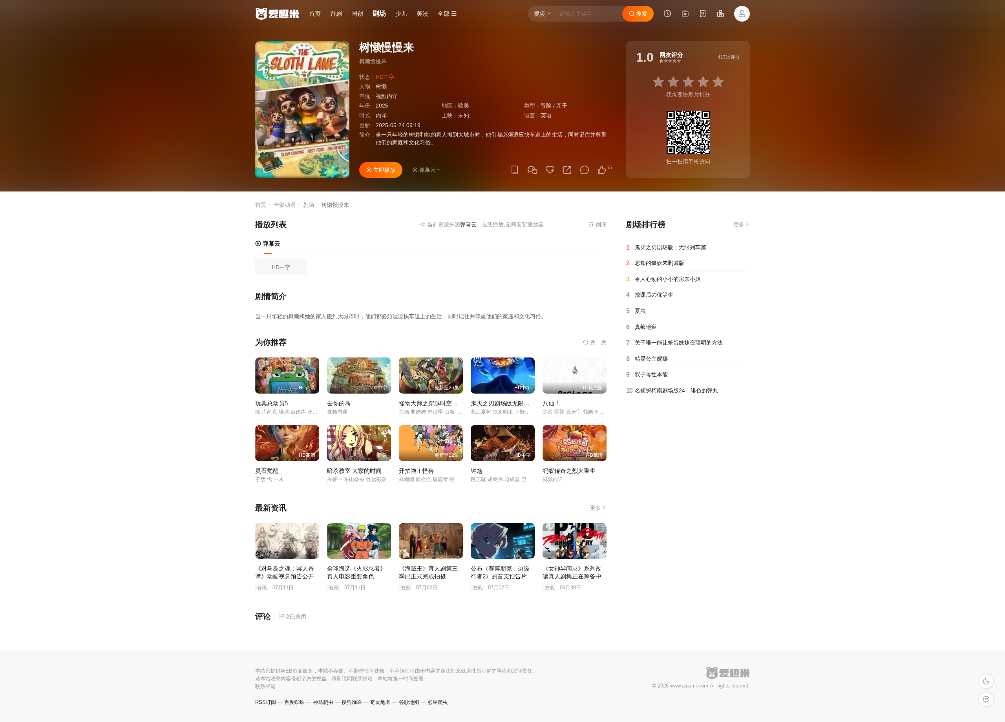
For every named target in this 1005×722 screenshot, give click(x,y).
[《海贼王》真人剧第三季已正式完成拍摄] (431, 541)
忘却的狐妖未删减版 (655, 263)
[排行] (720, 14)
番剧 (336, 13)
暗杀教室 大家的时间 (354, 470)
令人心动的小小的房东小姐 (663, 279)
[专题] (685, 14)
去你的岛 (339, 403)
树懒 (381, 86)
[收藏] (550, 170)
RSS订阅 (265, 702)
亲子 (561, 105)
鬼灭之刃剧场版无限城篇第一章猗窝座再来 (527, 403)
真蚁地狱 (641, 327)
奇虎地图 (380, 702)
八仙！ (551, 403)
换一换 (597, 342)
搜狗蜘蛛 (352, 702)
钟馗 (476, 470)
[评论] (584, 170)
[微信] (532, 170)
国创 (357, 13)
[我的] (742, 14)
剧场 (379, 13)
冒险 (546, 105)
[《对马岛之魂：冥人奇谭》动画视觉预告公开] (287, 541)
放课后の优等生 (649, 295)
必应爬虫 (438, 702)
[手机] (514, 170)
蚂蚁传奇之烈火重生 (569, 470)
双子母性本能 (647, 374)
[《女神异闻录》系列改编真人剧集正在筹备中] (575, 541)
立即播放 (383, 170)
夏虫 (636, 311)
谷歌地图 (409, 702)
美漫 (422, 13)
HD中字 (281, 267)
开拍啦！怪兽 (416, 470)
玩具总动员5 (271, 403)
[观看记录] (667, 14)
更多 (595, 508)
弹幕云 (270, 243)
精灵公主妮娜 (647, 359)
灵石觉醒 (267, 470)
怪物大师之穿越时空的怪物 (434, 403)
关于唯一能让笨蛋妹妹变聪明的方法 (674, 342)
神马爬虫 (323, 702)
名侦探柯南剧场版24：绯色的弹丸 (672, 390)
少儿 (401, 13)
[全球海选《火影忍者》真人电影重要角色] (359, 541)
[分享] (567, 170)
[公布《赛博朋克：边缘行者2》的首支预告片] (503, 541)
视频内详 (387, 96)
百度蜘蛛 (294, 702)
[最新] (703, 14)
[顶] (602, 170)
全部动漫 (285, 205)
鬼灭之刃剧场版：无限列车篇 (666, 247)
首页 (315, 13)
